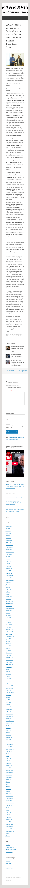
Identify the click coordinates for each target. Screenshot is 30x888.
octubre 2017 (9, 775)
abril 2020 (8, 704)
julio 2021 (8, 669)
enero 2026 (8, 542)
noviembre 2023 (9, 603)
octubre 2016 (9, 800)
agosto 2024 (9, 582)
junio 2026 (8, 531)
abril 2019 (8, 732)
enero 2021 (8, 683)
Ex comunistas (10, 370)
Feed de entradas (10, 847)
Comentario (9, 390)
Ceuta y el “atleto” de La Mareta (13, 507)
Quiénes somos (9, 868)
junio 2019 (8, 728)
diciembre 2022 (9, 629)
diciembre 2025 (9, 545)
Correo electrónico (10, 413)
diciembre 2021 (9, 657)
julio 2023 (8, 613)
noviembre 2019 (9, 716)
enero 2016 (8, 822)
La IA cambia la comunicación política (15, 509)
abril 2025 (8, 563)
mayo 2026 (8, 533)
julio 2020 (8, 697)
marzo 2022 (8, 650)
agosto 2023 (9, 610)
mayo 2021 (8, 674)
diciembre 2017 (9, 770)
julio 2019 (8, 725)
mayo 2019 (8, 730)
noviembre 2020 (9, 688)
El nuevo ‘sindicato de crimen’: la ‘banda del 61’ (17, 355)
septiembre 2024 (10, 580)
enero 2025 (8, 571)
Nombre (8, 408)
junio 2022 (8, 643)
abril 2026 (8, 535)
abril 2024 (8, 592)
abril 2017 (8, 786)
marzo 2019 (8, 735)
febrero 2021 (9, 681)
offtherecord (12, 9)
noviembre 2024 (9, 575)
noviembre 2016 (9, 798)
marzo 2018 (8, 763)
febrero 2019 (9, 737)
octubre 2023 (9, 606)
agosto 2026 (9, 526)
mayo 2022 (8, 646)
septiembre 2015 (10, 831)
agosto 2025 (9, 554)
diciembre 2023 (9, 601)
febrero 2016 (9, 819)
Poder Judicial (9, 337)
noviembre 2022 (9, 632)
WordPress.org (9, 852)
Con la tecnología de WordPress (13, 877)
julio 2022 (8, 641)
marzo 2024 (8, 594)
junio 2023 (8, 615)
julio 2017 (8, 782)
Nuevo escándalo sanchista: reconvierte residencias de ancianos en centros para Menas (17, 349)
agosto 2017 (9, 779)
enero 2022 (8, 655)
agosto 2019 (9, 723)
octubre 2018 (9, 746)
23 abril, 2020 (16, 51)
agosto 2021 (9, 667)
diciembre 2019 (9, 714)
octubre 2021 (9, 662)
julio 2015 (8, 836)
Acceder (8, 845)
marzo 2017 (8, 789)
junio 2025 (8, 559)
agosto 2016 (9, 805)
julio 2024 (8, 585)
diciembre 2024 (9, 573)
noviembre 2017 (9, 772)
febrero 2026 (9, 540)
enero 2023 (8, 627)
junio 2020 (8, 700)
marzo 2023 (8, 622)
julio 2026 (8, 528)
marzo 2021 (8, 678)
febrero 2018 (9, 765)
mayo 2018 (8, 758)
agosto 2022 (9, 639)
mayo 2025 (8, 561)
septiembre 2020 (10, 693)
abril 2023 (8, 620)
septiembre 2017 (10, 777)
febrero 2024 (9, 596)
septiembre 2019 (10, 721)
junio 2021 (8, 671)
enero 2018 (8, 768)
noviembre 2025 (9, 547)
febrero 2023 (9, 624)
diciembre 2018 (9, 742)
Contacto (8, 861)
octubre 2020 (9, 690)
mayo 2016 (8, 812)
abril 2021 (8, 676)
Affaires (15, 334)
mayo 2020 (8, 702)
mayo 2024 (8, 589)
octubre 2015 (9, 829)
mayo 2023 (8, 617)
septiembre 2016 (10, 803)
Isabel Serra (11, 335)
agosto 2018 (9, 751)
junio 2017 (8, 784)
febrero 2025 (9, 568)
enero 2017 (8, 793)
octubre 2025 (9, 549)
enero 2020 (8, 711)
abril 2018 (8, 761)
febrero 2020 (9, 709)
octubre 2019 (9, 718)
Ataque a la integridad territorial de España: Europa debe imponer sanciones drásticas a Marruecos (17, 363)
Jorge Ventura (9, 51)
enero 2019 (8, 739)
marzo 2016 (8, 817)
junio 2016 (8, 810)
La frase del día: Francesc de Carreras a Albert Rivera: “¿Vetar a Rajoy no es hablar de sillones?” (15, 486)
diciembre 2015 (9, 824)
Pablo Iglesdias (18, 335)
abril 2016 (8, 815)
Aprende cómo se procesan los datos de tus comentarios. (15, 438)
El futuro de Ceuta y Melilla (12, 511)
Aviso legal (8, 863)
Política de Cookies (10, 865)
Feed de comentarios (11, 849)
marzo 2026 (8, 538)
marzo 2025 (8, 566)
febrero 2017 (9, 791)
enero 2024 (8, 599)
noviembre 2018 (9, 744)
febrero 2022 (9, 653)
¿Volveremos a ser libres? (22, 371)
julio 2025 (8, 556)
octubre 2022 (9, 634)
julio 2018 (8, 754)
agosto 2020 (9, 695)
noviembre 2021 (9, 660)
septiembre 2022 (10, 636)
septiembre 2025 (10, 552)
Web (7, 419)
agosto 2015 (9, 833)
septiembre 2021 (10, 664)
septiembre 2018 (10, 749)
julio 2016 (8, 807)
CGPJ (7, 335)
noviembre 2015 (9, 826)
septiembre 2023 (10, 608)
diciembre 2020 (9, 685)
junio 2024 (8, 587)
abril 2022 (8, 648)
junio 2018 (8, 756)
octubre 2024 (9, 578)
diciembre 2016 (9, 796)
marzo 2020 (8, 707)
